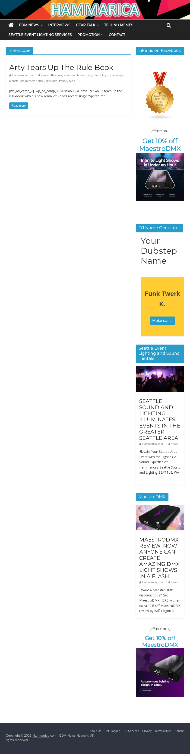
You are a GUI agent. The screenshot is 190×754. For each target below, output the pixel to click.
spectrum (51, 81)
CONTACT (117, 35)
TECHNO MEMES (118, 25)
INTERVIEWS (59, 25)
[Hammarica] (95, 3)
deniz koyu (101, 75)
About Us (95, 731)
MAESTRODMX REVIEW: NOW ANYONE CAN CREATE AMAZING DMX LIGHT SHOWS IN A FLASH (159, 558)
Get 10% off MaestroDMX (160, 145)
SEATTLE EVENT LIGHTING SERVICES (40, 35)
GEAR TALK (85, 25)
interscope (116, 75)
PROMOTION (88, 35)
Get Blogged (112, 731)
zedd (72, 81)
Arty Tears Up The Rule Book (61, 67)
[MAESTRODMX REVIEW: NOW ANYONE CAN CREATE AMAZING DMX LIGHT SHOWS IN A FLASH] (160, 507)
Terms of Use (163, 731)
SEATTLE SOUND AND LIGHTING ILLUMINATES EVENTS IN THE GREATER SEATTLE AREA (159, 419)
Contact (179, 731)
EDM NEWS (29, 25)
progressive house (32, 81)
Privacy (147, 731)
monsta (14, 81)
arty (90, 75)
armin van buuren (75, 75)
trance (63, 81)
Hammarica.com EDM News (30, 75)
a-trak (58, 75)
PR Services (131, 731)
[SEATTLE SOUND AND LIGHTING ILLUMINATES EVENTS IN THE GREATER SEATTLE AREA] (160, 369)
